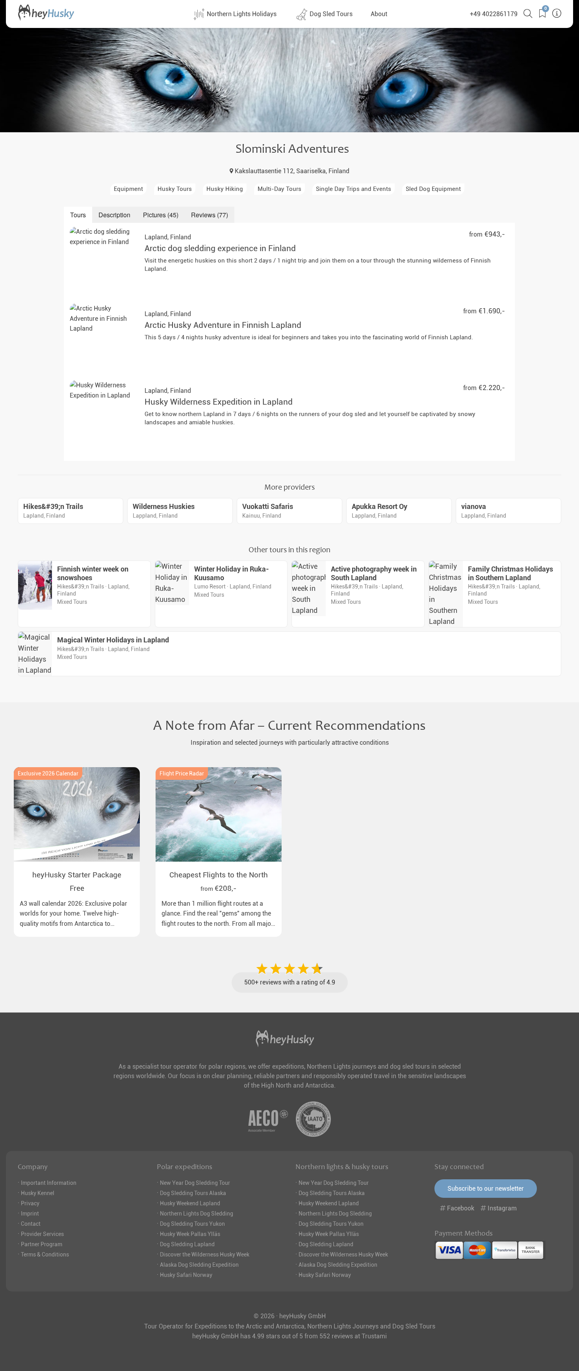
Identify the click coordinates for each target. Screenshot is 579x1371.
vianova (473, 507)
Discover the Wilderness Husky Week (204, 1254)
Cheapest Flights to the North (218, 874)
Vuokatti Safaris (267, 507)
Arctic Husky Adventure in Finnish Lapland (223, 325)
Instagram (501, 1208)
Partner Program (41, 1244)
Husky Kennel (37, 1193)
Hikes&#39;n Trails (53, 507)
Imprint (30, 1213)
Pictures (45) (160, 214)
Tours (78, 214)
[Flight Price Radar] (219, 814)
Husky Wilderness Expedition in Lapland (219, 402)
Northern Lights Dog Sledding (196, 1213)
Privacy (30, 1203)
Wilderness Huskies (164, 507)
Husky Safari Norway (186, 1275)
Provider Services (42, 1234)
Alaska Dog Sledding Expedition (199, 1265)
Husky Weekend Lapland (190, 1203)
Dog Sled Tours (330, 14)
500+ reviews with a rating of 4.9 (289, 982)
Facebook (460, 1208)
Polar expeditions (184, 1166)
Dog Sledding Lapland (187, 1244)
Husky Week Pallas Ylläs (190, 1234)
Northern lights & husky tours (341, 1166)
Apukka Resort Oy (379, 507)
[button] (539, 13)
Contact (31, 1224)
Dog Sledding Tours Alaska (193, 1193)
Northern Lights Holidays (241, 14)
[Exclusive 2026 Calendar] (77, 814)
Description (114, 214)
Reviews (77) (209, 214)
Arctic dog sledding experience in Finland (220, 248)
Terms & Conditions (45, 1254)
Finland (168, 237)
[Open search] (525, 13)
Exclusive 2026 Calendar (48, 773)
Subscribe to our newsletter (485, 1188)
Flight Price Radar (182, 773)
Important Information (48, 1183)
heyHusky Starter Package (76, 874)
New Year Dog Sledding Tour (195, 1183)
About (379, 14)
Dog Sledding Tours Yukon (192, 1224)
